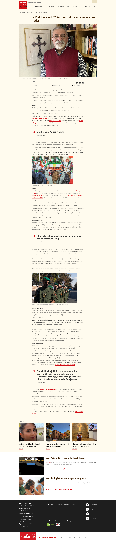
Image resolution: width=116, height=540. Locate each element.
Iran (33, 81)
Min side (86, 2)
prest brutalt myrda (55, 120)
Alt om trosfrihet (59, 2)
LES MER (21, 449)
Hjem (20, 12)
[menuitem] (38, 6)
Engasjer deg (50, 6)
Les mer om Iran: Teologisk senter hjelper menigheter (59, 489)
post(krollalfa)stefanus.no (26, 513)
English (94, 2)
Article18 (48, 462)
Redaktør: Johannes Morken (26, 516)
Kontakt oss (77, 2)
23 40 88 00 (24, 510)
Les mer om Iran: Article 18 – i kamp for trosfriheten (59, 469)
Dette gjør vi (77, 6)
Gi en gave (38, 6)
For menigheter (64, 6)
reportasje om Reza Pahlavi (47, 389)
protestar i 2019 (37, 195)
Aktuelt (88, 6)
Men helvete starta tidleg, (40, 118)
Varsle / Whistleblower (25, 526)
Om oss (69, 2)
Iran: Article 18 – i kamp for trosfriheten (65, 458)
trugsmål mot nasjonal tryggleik (65, 364)
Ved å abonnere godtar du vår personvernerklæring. (58, 521)
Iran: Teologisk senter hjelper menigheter (66, 478)
